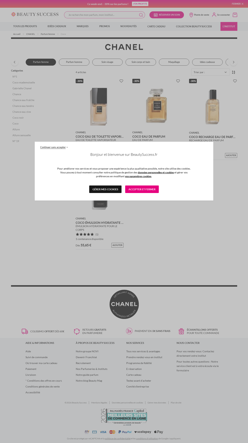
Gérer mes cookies (105, 189)
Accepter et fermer (141, 189)
